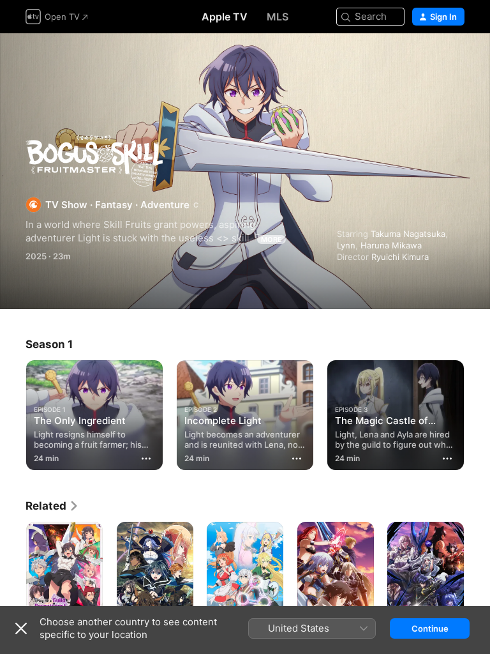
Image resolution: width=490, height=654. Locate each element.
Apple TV (225, 16)
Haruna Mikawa (391, 245)
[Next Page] (477, 412)
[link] (52, 506)
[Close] (21, 628)
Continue (430, 628)
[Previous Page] (13, 412)
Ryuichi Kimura (400, 257)
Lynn (346, 245)
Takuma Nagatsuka (408, 234)
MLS (277, 16)
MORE (271, 239)
